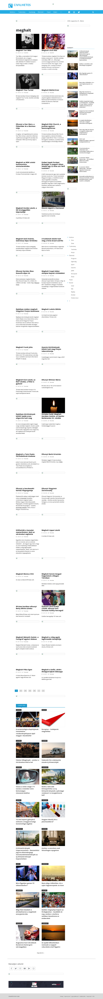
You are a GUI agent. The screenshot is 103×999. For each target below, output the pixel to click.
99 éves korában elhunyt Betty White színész (26, 607)
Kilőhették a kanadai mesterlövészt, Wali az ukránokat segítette (25, 532)
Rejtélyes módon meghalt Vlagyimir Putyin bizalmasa (27, 310)
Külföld (19, 710)
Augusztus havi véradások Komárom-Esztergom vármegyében (26, 945)
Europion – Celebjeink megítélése (50, 730)
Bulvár (44, 710)
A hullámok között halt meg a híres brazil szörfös (52, 240)
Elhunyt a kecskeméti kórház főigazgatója (25, 489)
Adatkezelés (82, 996)
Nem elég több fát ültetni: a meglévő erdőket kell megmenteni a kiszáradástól (86, 132)
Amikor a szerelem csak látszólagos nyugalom (51, 849)
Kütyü (18, 864)
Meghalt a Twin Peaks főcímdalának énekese (25, 455)
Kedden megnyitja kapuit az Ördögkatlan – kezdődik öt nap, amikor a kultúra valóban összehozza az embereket (53, 914)
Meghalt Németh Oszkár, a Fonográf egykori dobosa (27, 638)
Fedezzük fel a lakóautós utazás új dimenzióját (51, 761)
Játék (72, 270)
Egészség (44, 800)
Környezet (19, 829)
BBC (49, 60)
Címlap (61, 996)
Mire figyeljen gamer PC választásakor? (25, 884)
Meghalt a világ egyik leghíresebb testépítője (51, 638)
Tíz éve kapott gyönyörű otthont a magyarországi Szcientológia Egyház (26, 822)
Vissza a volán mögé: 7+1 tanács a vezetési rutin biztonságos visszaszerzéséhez (25, 790)
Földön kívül (74, 298)
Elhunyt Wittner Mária (51, 380)
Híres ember (26, 92)
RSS (93, 996)
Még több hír (40, 953)
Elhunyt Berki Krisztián (51, 454)
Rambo (51, 641)
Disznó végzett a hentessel (53, 208)
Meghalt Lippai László (51, 530)
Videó (55, 12)
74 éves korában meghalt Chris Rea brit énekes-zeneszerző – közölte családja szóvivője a (53, 58)
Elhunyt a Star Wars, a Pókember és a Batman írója (25, 126)
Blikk (60, 462)
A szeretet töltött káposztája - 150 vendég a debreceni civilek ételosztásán (86, 160)
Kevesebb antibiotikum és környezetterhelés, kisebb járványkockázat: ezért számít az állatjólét (86, 179)
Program (73, 258)
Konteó (73, 295)
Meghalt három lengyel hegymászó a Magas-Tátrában (51, 576)
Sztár (72, 286)
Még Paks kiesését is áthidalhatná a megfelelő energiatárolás (26, 912)
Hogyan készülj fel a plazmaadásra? (49, 821)
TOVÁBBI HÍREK (22, 705)
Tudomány (21, 12)
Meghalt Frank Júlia (24, 347)
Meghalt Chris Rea (49, 50)
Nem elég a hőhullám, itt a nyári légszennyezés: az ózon (53, 884)
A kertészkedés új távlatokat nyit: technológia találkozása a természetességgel (86, 150)
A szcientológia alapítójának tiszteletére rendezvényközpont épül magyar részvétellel (27, 732)
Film (72, 240)
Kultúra (12, 12)
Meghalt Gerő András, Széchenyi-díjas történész (26, 240)
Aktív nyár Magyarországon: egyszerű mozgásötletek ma (86, 140)
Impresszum (67, 996)
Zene (72, 243)
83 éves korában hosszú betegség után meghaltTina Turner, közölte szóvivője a (27, 98)
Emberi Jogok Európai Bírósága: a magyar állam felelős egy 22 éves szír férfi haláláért (53, 165)
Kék (72, 289)
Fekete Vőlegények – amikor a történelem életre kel (27, 761)
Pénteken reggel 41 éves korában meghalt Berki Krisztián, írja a (51, 461)
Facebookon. (21, 99)
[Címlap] (11, 6)
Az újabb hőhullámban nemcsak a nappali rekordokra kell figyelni (51, 945)
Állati (72, 277)
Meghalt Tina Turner (24, 90)
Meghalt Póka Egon (24, 669)
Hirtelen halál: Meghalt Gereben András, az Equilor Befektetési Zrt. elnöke (53, 416)
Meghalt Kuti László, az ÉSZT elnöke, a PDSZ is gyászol (25, 382)
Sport (72, 264)
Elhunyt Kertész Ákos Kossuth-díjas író (25, 272)
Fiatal (49, 12)
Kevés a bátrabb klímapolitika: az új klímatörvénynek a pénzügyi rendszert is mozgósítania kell (53, 791)
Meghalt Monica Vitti (25, 574)
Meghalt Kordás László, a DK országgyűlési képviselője (26, 210)
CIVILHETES (22, 5)
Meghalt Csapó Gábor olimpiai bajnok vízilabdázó (53, 272)
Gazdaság (32, 12)
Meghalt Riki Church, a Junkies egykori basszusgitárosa (51, 126)
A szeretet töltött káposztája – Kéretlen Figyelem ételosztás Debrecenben (85, 169)
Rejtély (73, 292)
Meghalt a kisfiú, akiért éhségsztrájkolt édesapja (52, 670)
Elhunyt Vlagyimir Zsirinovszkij (49, 489)
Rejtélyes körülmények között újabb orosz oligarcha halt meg (25, 416)
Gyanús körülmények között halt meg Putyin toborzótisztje (51, 349)
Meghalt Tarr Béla (23, 50)
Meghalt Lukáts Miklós (51, 309)
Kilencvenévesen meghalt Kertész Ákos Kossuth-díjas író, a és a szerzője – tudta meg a (26, 281)
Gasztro (73, 267)
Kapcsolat (89, 996)
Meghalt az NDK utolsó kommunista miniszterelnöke (25, 164)
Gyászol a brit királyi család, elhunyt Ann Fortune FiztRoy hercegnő (52, 608)
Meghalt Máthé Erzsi (50, 90)
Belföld (19, 800)
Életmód (40, 12)
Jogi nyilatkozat (74, 996)
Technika (74, 249)
